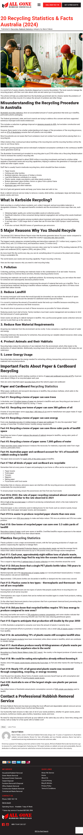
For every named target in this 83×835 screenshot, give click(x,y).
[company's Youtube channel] (7, 824)
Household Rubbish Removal (12, 773)
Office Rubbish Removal (10, 786)
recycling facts (30, 382)
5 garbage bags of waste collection (34, 562)
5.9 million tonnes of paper (24, 401)
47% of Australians (14, 132)
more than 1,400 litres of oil (36, 412)
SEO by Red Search (41, 831)
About (3, 727)
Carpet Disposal (7, 781)
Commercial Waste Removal (12, 791)
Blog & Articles (47, 783)
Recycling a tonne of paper (11, 531)
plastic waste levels (37, 678)
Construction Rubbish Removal (13, 789)
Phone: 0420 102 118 (9, 799)
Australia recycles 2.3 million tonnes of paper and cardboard (31, 422)
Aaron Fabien (17, 732)
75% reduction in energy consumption (41, 615)
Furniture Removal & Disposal (12, 783)
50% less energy (23, 518)
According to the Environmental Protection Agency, (19, 548)
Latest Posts (12, 727)
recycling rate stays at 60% (54, 238)
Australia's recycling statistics (12, 113)
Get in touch (6, 803)
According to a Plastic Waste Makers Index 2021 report (21, 652)
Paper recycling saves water (11, 446)
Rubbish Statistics (26, 29)
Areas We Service (48, 773)
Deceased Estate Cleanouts (12, 778)
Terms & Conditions (49, 788)
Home (44, 775)
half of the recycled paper (16, 502)
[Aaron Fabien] (6, 740)
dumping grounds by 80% (46, 124)
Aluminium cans (11, 185)
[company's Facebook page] (3, 824)
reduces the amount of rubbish (34, 435)
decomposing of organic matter (33, 573)
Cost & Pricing (47, 781)
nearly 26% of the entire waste (34, 459)
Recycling (14, 29)
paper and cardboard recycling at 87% (60, 376)
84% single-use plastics (64, 689)
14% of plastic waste (65, 629)
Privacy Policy (46, 786)
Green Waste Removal (10, 776)
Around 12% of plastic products (12, 639)
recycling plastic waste (47, 548)
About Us (45, 778)
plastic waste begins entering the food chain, (31, 663)
